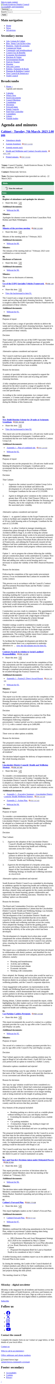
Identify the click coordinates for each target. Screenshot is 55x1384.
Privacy (9, 1377)
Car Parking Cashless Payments (23, 1014)
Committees (11, 114)
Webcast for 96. (13, 1182)
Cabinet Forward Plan (21, 1218)
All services (11, 30)
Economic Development (16, 55)
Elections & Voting (13, 57)
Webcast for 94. (13, 804)
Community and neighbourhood (19, 50)
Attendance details (13, 140)
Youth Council (12, 76)
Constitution (11, 102)
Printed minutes (18, 157)
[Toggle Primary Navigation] (11, 9)
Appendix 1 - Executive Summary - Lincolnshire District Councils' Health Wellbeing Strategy (28, 795)
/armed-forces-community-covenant (15, 1362)
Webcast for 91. (13, 312)
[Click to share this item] (20, 203)
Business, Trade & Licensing (17, 46)
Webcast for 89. (13, 243)
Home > (9, 86)
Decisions (10, 105)
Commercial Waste (13, 48)
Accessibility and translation (12, 7)
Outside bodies (12, 118)
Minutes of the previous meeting (22, 228)
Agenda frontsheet (19, 144)
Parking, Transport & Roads (17, 69)
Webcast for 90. (13, 270)
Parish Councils (12, 109)
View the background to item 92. (18, 429)
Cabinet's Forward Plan (19, 1202)
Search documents (13, 98)
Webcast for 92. (13, 452)
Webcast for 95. (13, 1033)
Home (8, 26)
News (8, 28)
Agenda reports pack (14, 147)
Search (4, 12)
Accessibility (11, 1373)
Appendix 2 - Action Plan (23, 800)
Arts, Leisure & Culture (15, 41)
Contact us (5, 1346)
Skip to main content (9, 2)
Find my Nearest (13, 62)
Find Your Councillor (14, 111)
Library (9, 116)
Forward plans (12, 107)
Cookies (9, 1375)
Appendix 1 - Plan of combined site (27, 448)
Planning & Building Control (18, 71)
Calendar (9, 93)
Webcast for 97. (13, 1222)
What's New (11, 95)
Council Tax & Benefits (15, 53)
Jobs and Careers (13, 66)
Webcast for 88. (13, 210)
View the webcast (15, 188)
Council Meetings (13, 100)
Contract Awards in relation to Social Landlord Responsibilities (23, 653)
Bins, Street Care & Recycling (18, 43)
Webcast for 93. (13, 685)
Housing (9, 64)
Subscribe (5, 1301)
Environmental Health (15, 59)
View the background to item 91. (18, 293)
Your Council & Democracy (17, 73)
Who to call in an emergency (12, 1351)
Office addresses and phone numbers (16, 1355)
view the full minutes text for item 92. (31, 646)
